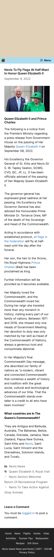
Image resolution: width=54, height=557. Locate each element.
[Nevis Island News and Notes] (3, 60)
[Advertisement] (27, 28)
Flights (27, 533)
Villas (46, 533)
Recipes (20, 543)
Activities (11, 538)
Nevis (29, 443)
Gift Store (32, 543)
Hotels (36, 533)
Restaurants (42, 538)
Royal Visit (42, 471)
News (17, 533)
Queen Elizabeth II (28, 146)
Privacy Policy (27, 552)
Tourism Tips (26, 538)
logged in (28, 513)
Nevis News (17, 466)
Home (8, 533)
